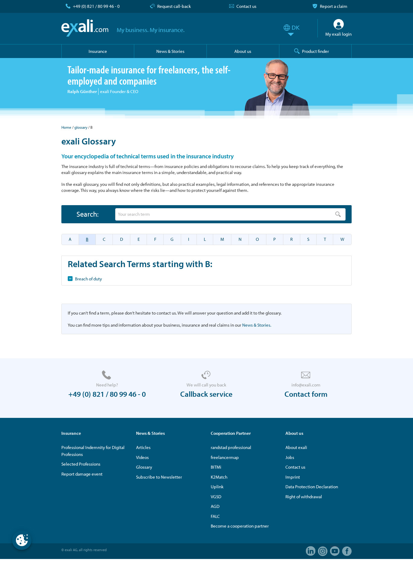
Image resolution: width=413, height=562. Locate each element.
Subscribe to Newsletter (159, 477)
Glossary (144, 467)
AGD (215, 506)
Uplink (217, 486)
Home (66, 127)
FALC (215, 516)
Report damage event (81, 474)
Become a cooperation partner (240, 526)
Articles (143, 447)
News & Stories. (256, 325)
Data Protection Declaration (311, 486)
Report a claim (333, 6)
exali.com (84, 28)
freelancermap (225, 457)
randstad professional (231, 447)
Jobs (289, 457)
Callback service (206, 394)
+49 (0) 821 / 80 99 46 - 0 (96, 6)
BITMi (216, 467)
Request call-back (174, 6)
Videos (142, 457)
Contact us (246, 6)
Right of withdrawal (303, 496)
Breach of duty (88, 279)
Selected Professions (80, 464)
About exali (296, 447)
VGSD (216, 496)
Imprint (292, 477)
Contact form (306, 394)
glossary (80, 127)
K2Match (219, 477)
